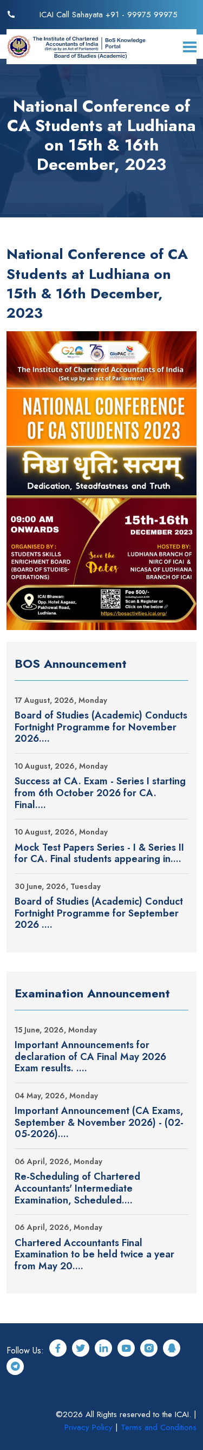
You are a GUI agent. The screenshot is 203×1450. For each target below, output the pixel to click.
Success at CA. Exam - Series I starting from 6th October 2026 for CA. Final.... (100, 793)
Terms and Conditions (159, 1427)
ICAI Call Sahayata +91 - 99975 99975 (109, 14)
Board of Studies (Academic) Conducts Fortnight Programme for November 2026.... (101, 727)
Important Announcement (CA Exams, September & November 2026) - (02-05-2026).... (99, 1122)
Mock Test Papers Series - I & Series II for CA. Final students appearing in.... (99, 853)
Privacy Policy (88, 1427)
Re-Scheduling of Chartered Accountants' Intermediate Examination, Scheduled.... (77, 1188)
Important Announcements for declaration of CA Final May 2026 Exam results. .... (90, 1057)
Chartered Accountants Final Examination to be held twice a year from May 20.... (94, 1255)
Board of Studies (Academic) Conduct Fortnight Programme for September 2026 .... (99, 913)
